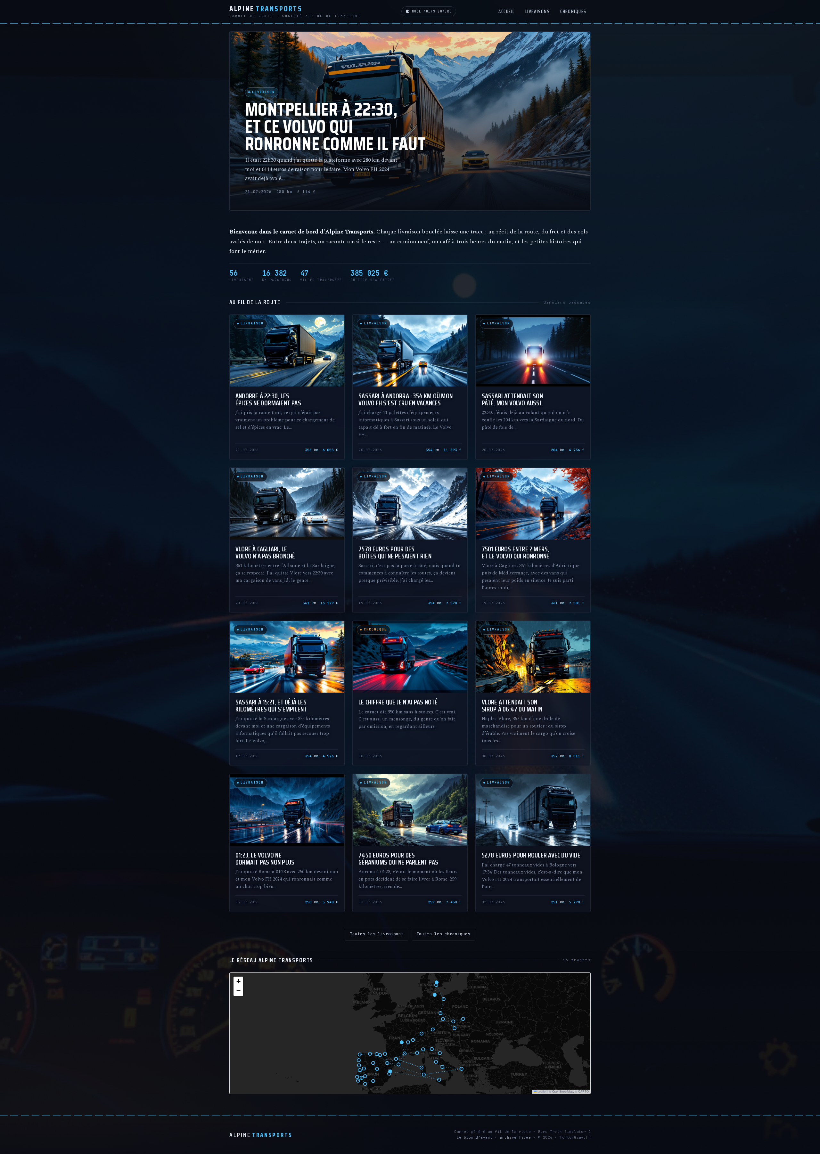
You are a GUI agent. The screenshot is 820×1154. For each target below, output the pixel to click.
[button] (238, 981)
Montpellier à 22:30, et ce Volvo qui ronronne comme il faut (335, 126)
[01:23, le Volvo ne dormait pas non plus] (287, 843)
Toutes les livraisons (377, 934)
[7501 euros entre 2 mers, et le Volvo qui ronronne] (533, 540)
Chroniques (573, 11)
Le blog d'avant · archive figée (494, 1137)
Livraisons (537, 11)
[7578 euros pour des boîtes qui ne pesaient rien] (410, 540)
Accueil (506, 11)
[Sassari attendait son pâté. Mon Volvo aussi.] (533, 387)
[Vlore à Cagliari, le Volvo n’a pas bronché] (287, 540)
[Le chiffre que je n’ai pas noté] (410, 693)
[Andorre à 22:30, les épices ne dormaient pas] (287, 387)
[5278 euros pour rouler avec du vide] (533, 843)
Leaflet (541, 1091)
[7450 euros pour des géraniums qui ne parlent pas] (410, 843)
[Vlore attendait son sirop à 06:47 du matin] (533, 693)
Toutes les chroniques (443, 934)
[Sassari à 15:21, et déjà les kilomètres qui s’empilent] (287, 693)
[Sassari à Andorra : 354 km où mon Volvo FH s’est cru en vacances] (410, 387)
